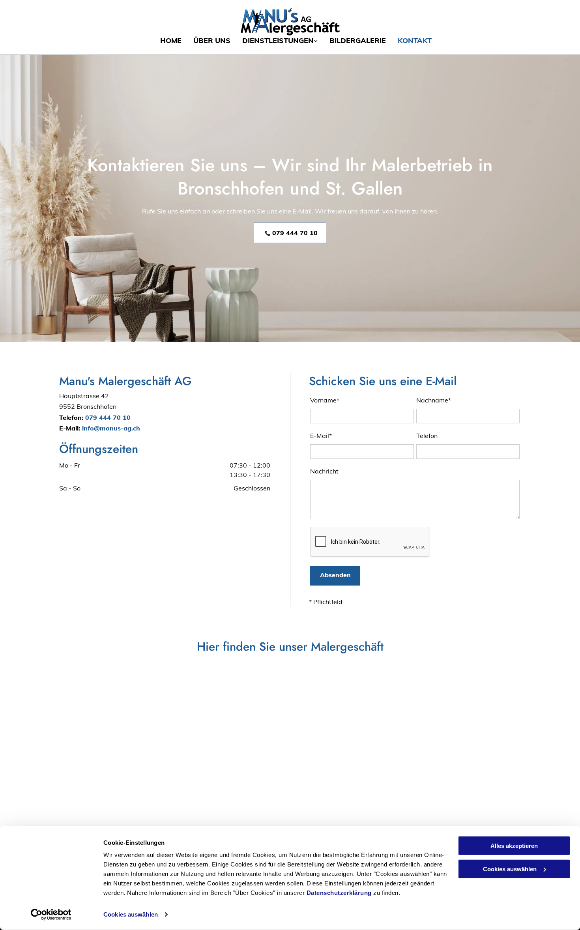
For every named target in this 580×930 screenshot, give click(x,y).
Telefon (427, 436)
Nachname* (433, 400)
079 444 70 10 (108, 417)
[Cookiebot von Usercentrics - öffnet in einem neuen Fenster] (51, 915)
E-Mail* (321, 436)
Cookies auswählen (130, 914)
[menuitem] (164, 40)
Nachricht (324, 471)
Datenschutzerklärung (339, 892)
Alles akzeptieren (514, 845)
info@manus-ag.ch (111, 428)
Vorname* (324, 400)
